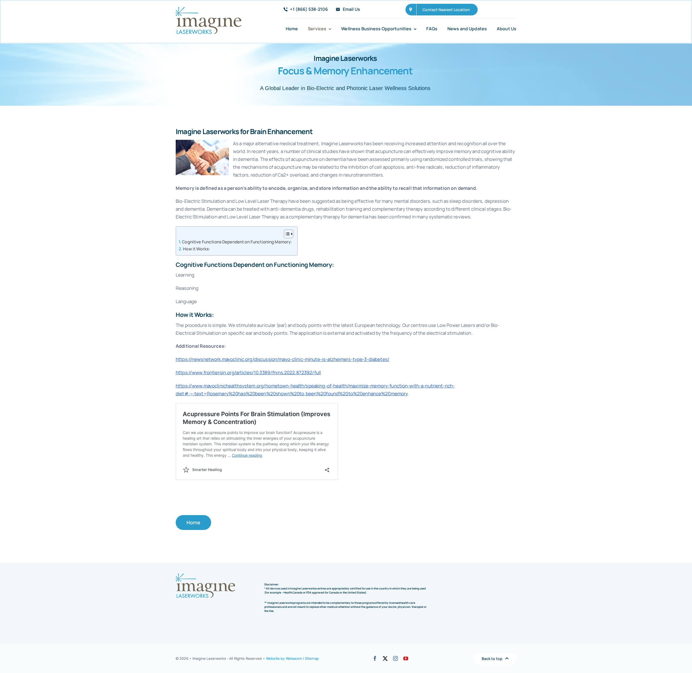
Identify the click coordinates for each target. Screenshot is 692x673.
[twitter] (385, 658)
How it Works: (196, 249)
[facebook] (374, 658)
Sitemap (312, 658)
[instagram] (395, 658)
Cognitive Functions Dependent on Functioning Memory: (237, 242)
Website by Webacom (284, 658)
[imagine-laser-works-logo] (208, 9)
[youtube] (405, 658)
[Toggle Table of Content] (286, 233)
